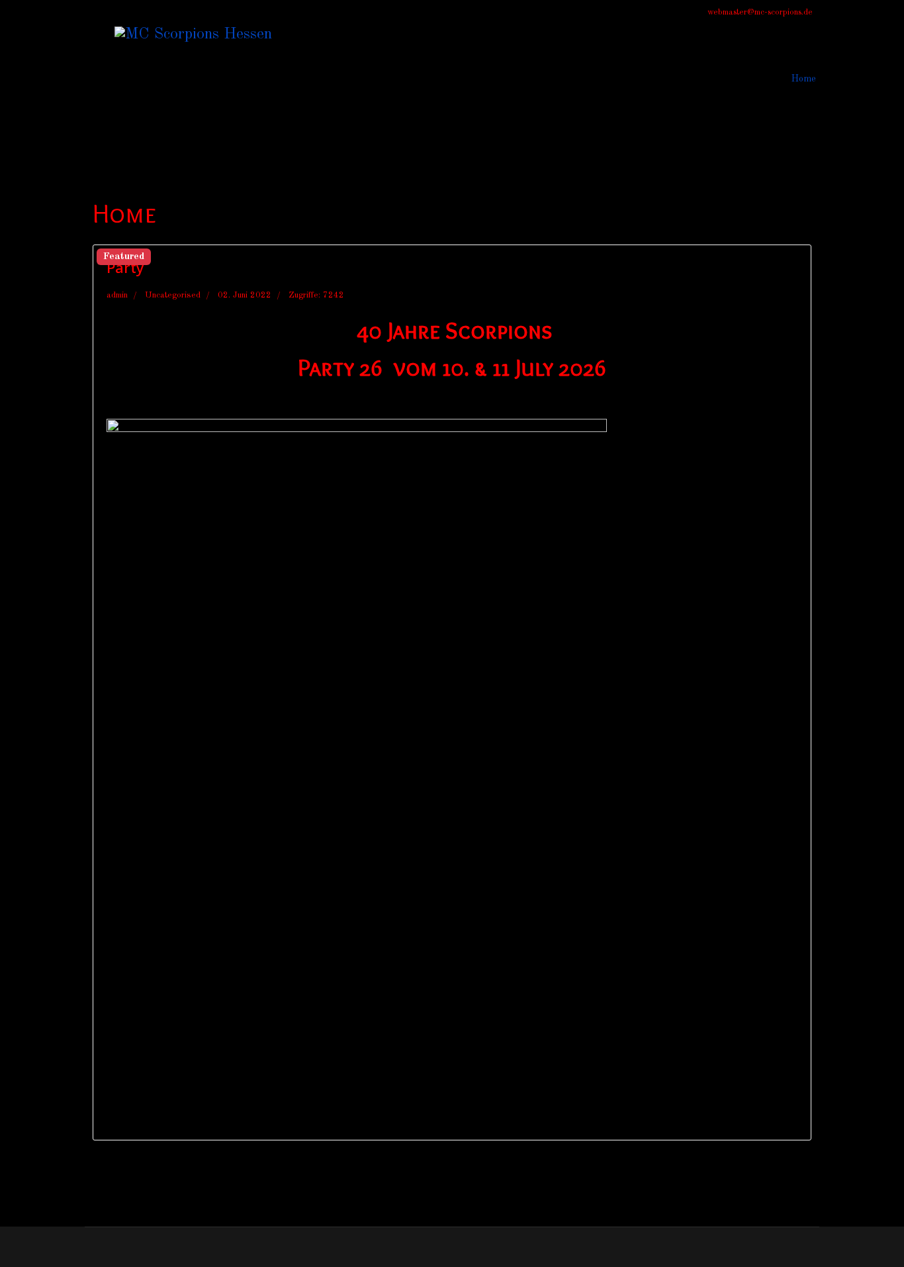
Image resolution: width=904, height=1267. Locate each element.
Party (125, 267)
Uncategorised (173, 295)
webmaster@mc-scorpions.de (760, 12)
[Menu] (93, 78)
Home (803, 78)
